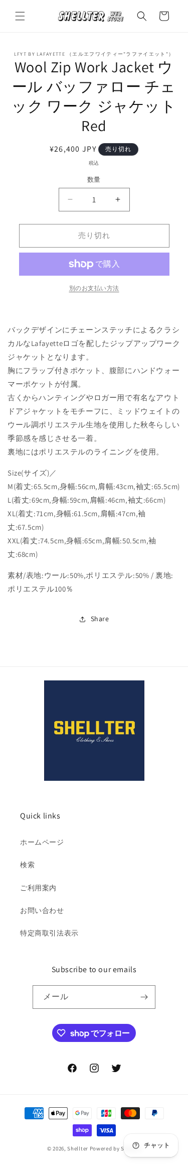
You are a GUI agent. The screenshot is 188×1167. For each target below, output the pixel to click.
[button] (20, 16)
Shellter (77, 1148)
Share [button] (100, 618)
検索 (27, 864)
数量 (94, 179)
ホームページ (42, 842)
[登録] (144, 997)
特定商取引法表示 (49, 933)
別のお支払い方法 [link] (94, 288)
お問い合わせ (42, 910)
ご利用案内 (38, 887)
